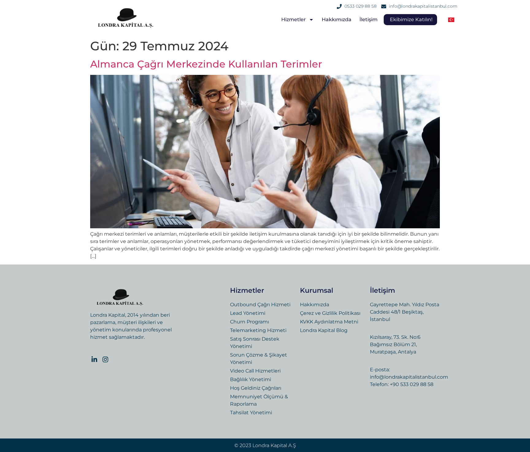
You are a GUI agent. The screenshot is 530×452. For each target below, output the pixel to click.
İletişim (368, 19)
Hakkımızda (336, 19)
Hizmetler (293, 19)
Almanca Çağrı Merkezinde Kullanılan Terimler (206, 64)
